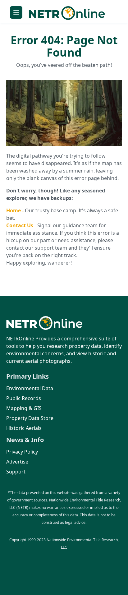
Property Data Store (29, 418)
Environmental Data (29, 388)
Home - (15, 210)
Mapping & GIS (24, 408)
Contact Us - (21, 225)
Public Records (23, 398)
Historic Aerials (24, 428)
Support (15, 471)
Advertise (17, 461)
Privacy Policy (22, 451)
